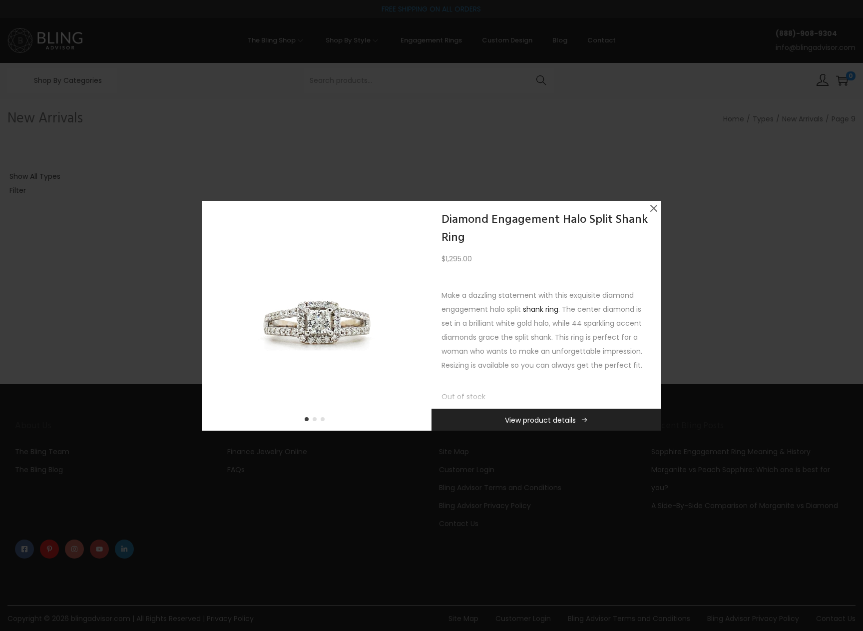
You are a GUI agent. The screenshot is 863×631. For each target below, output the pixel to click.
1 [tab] (309, 421)
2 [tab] (317, 421)
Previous (213, 316)
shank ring (540, 309)
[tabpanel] (317, 316)
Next (421, 316)
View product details (540, 420)
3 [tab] (325, 421)
